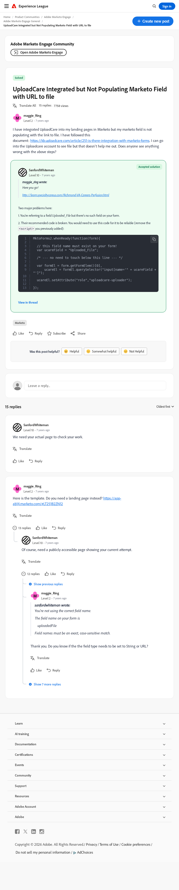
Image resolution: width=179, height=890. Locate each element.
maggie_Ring (32, 115)
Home (6, 17)
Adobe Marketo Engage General (21, 21)
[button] (152, 21)
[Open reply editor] (89, 385)
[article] (88, 444)
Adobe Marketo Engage (57, 17)
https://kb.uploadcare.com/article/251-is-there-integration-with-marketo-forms (89, 140)
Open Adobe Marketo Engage (41, 52)
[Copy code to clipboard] (154, 239)
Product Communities (27, 17)
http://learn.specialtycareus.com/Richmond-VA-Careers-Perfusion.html (65, 195)
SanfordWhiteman (41, 170)
